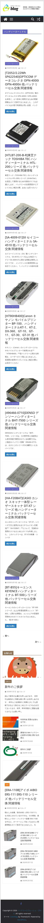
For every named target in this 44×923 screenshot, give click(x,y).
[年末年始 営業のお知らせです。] (10, 722)
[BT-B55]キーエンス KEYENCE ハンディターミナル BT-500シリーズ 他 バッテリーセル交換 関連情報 (21, 595)
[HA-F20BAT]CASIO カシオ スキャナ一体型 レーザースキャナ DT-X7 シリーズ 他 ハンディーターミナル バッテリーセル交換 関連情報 (21, 507)
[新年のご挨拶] (22, 667)
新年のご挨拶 (14, 687)
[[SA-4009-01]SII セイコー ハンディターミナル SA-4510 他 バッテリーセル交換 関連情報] (22, 215)
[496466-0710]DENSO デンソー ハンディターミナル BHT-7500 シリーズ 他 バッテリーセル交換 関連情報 (22, 420)
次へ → (38, 641)
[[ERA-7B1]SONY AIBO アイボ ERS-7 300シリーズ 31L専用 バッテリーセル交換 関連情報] (10, 856)
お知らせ (8, 681)
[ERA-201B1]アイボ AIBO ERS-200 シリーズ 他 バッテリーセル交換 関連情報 (29, 873)
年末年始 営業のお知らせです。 (29, 720)
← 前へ (6, 635)
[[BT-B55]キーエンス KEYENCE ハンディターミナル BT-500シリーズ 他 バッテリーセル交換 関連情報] (22, 565)
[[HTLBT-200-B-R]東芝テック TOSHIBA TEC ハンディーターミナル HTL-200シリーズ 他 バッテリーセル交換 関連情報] (22, 132)
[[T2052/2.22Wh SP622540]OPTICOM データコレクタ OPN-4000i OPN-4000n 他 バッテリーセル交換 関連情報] (22, 50)
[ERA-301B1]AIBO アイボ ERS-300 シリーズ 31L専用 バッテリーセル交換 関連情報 (29, 837)
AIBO (7, 785)
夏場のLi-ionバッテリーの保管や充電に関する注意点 (29, 735)
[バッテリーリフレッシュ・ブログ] (5, 19)
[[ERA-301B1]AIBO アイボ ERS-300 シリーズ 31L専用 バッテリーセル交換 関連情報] (10, 838)
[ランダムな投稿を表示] (38, 19)
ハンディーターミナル (12, 64)
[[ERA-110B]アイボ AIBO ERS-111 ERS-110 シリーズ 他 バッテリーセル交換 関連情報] (22, 770)
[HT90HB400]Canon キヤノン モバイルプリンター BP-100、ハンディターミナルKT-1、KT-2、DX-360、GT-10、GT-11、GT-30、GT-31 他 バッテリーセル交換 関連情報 (22, 329)
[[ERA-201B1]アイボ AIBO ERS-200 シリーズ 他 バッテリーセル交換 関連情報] (10, 875)
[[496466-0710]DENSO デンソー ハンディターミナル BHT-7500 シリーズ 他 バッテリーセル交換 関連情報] (22, 390)
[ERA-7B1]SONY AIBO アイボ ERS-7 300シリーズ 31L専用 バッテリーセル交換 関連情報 (29, 855)
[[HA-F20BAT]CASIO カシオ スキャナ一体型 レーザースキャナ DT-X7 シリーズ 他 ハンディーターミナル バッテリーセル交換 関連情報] (22, 475)
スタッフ (23, 68)
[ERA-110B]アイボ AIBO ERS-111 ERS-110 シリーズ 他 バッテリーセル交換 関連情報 (21, 796)
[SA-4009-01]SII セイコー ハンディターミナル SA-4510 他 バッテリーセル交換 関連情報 (22, 243)
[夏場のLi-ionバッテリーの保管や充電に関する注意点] (10, 737)
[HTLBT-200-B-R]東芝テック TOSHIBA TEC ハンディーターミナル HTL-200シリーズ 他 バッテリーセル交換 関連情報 (22, 162)
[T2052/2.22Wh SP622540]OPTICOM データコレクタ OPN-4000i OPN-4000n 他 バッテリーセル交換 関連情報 (22, 80)
